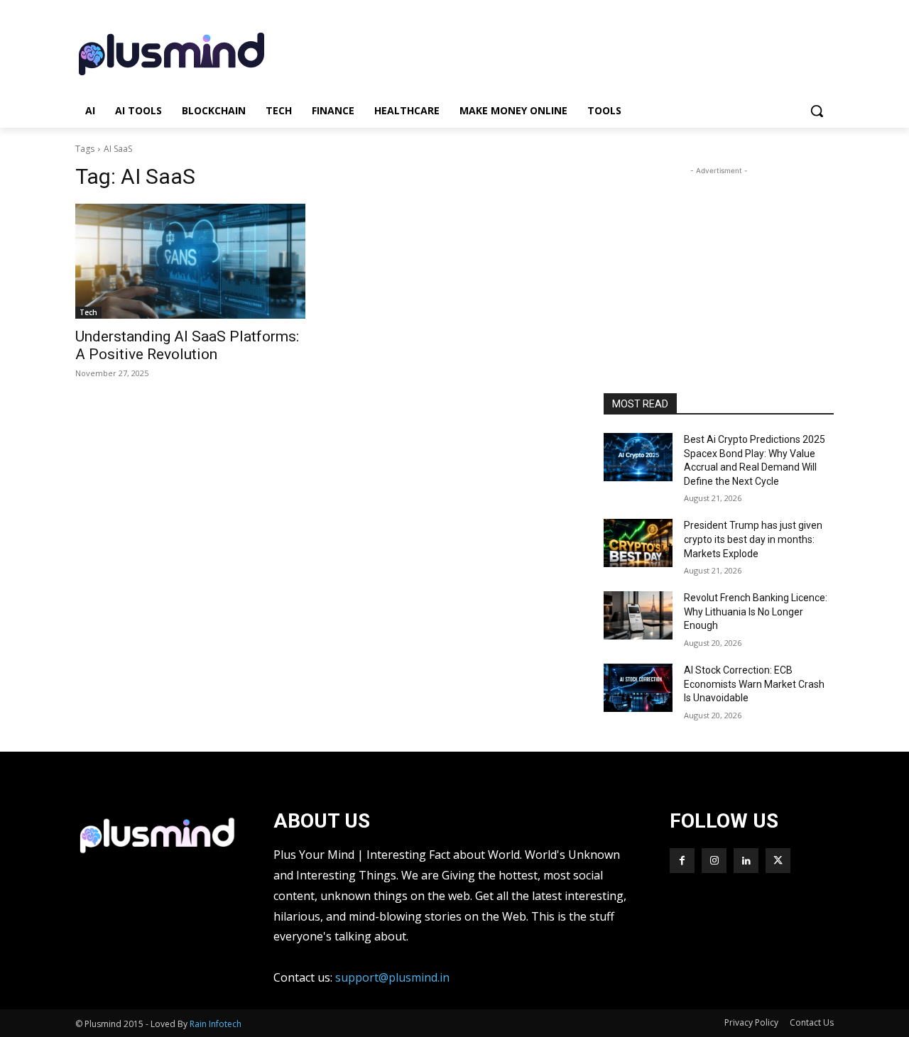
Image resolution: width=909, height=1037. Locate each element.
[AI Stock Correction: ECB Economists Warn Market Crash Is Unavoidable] (638, 688)
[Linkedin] (746, 860)
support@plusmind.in (392, 977)
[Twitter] (778, 860)
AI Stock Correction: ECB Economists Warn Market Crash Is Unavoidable (754, 683)
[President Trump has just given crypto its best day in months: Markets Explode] (638, 543)
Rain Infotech (215, 1024)
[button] (817, 111)
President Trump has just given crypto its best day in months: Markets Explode (753, 539)
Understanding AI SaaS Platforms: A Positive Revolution (187, 345)
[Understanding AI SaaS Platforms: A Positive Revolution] (190, 261)
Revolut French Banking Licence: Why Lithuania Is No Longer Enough (755, 611)
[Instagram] (714, 860)
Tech (88, 312)
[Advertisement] (561, 52)
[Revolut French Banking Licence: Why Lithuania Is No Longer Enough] (638, 615)
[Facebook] (682, 860)
